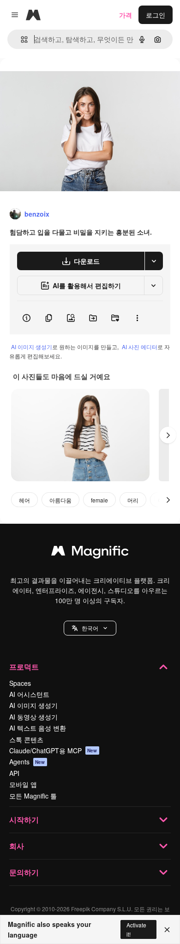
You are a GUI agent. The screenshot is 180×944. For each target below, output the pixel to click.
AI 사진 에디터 (139, 347)
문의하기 (24, 872)
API (14, 773)
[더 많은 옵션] (137, 318)
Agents (27, 761)
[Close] (167, 929)
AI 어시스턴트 (29, 694)
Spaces (20, 683)
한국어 (90, 628)
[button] (90, 628)
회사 (16, 846)
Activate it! (136, 929)
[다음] (168, 435)
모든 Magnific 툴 (33, 795)
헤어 (24, 500)
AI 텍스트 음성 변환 (37, 727)
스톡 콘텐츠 (26, 739)
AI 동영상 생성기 (33, 716)
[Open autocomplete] (20, 39)
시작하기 (24, 819)
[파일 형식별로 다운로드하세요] (153, 261)
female (99, 500)
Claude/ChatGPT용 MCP (53, 750)
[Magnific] (90, 553)
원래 (53, 79)
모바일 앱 (23, 784)
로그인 (155, 14)
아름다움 (60, 500)
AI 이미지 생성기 (31, 347)
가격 (125, 14)
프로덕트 (24, 666)
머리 (132, 500)
